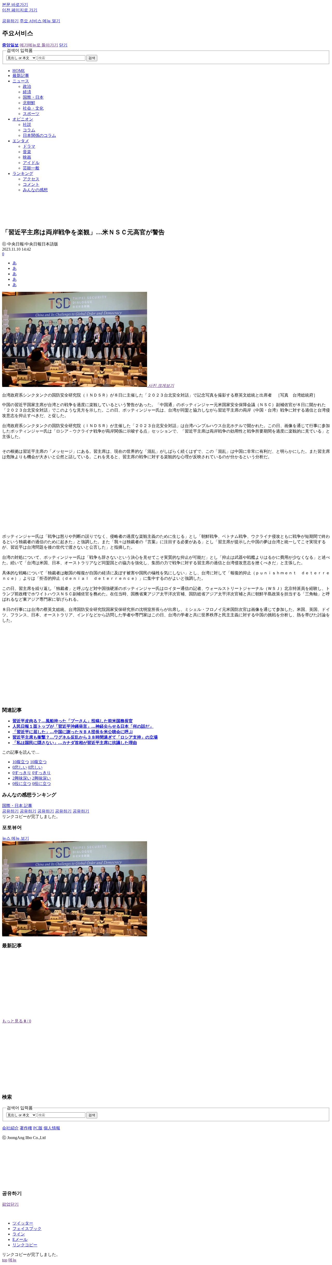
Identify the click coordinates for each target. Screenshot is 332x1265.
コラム (29, 130)
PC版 (38, 1128)
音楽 (27, 152)
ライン (18, 1234)
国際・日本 (33, 97)
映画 (27, 157)
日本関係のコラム (39, 135)
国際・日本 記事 (17, 805)
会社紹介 (10, 1128)
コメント (31, 184)
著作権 (26, 1128)
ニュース (20, 81)
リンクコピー (24, 1245)
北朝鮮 (29, 103)
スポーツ (31, 113)
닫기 (63, 45)
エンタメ (20, 141)
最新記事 (20, 75)
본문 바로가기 (15, 4)
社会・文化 (33, 108)
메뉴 (12, 1260)
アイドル (31, 162)
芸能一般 (31, 168)
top (4, 1260)
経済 (27, 92)
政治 (27, 86)
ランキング (22, 173)
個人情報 (52, 1128)
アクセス (31, 179)
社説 (27, 124)
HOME (18, 70)
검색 (91, 58)
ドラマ (29, 146)
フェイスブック (27, 1228)
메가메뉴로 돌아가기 (39, 45)
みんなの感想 (35, 190)
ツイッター (22, 1223)
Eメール (19, 1239)
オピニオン (22, 119)
